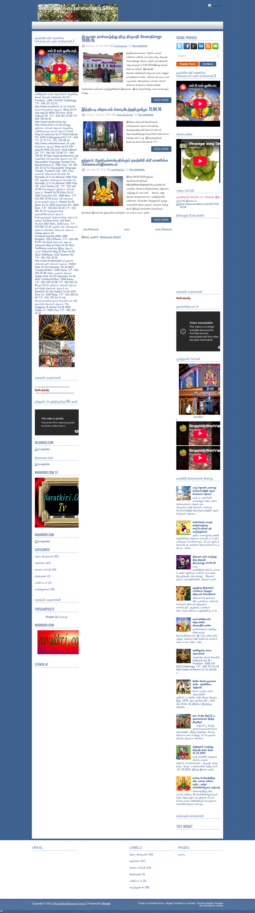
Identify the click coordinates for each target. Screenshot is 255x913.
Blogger (50, 616)
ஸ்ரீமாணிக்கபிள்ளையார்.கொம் (76, 10)
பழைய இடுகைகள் (163, 229)
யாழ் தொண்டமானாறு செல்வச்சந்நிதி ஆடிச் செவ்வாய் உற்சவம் (204, 490)
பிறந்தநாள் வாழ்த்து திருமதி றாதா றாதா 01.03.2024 (203, 750)
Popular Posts (187, 64)
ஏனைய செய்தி (43, 569)
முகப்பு (127, 229)
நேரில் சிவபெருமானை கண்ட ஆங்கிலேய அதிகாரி (204, 684)
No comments (139, 45)
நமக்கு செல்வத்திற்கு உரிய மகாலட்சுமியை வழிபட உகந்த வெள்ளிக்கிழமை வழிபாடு (206, 782)
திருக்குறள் (40, 576)
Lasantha (190, 903)
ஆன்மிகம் (40, 562)
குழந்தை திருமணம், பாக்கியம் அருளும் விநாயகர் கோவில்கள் (204, 591)
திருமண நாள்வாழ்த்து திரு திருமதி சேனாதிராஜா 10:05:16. (122, 38)
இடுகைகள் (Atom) (110, 236)
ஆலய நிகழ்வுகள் (44, 556)
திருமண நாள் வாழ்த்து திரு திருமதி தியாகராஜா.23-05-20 (205, 559)
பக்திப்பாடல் (41, 582)
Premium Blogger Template (210, 903)
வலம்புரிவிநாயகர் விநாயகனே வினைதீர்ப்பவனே (202, 622)
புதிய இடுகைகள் (91, 229)
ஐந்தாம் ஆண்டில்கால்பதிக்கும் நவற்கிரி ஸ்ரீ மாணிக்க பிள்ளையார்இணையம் (125, 162)
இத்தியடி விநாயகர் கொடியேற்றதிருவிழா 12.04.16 (121, 109)
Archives (208, 64)
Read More (161, 100)
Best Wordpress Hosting (211, 905)
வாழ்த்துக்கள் (42, 589)
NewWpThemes (156, 903)
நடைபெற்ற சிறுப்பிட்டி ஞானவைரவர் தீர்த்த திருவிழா (204, 718)
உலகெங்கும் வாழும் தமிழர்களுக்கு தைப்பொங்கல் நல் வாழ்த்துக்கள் (203, 527)
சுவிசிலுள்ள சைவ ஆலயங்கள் (202, 652)
